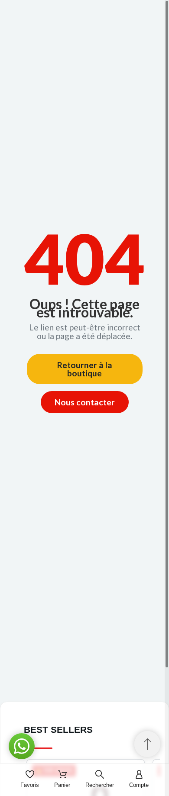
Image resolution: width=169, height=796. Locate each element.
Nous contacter (85, 402)
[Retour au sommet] (147, 744)
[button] (22, 746)
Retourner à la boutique (84, 369)
